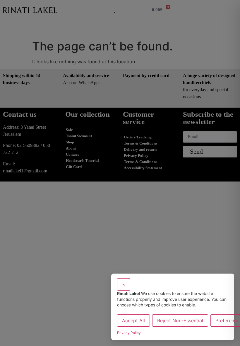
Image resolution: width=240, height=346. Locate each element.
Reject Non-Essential (180, 320)
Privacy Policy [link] (129, 332)
